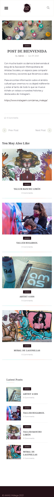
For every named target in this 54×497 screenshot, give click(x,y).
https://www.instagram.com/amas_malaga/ (26, 100)
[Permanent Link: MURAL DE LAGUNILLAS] (13, 452)
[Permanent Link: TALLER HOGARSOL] (13, 413)
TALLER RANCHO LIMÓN (27, 189)
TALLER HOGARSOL (27, 242)
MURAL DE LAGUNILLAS (27, 350)
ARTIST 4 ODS (27, 296)
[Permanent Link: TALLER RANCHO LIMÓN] (13, 432)
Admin (21, 56)
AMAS (27, 46)
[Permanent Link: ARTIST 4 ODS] (13, 394)
